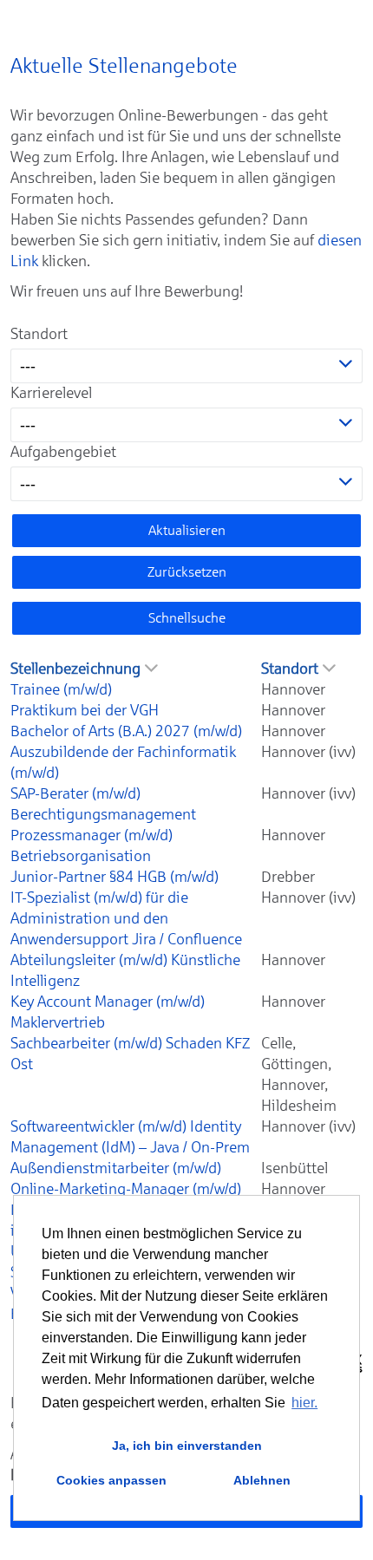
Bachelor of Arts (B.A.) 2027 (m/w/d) (126, 731)
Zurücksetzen (186, 572)
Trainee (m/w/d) (61, 689)
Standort (39, 334)
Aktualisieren (187, 530)
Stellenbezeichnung (75, 668)
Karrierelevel (51, 392)
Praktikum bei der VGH (84, 710)
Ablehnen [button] (262, 1480)
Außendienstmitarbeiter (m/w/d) (115, 1168)
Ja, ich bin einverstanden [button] (187, 1445)
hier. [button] (304, 1402)
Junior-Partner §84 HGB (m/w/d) (114, 876)
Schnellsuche (187, 617)
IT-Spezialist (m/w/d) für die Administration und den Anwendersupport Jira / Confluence (126, 918)
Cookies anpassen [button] (111, 1480)
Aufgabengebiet (63, 451)
